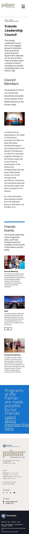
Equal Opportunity (19, 524)
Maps (9, 521)
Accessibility (4, 525)
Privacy (2, 524)
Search (18, 521)
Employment (3, 521)
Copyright (10, 525)
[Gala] (14, 302)
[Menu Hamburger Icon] (23, 6)
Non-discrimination (9, 524)
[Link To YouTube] (14, 493)
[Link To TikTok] (10, 493)
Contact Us (13, 521)
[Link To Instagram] (3, 493)
